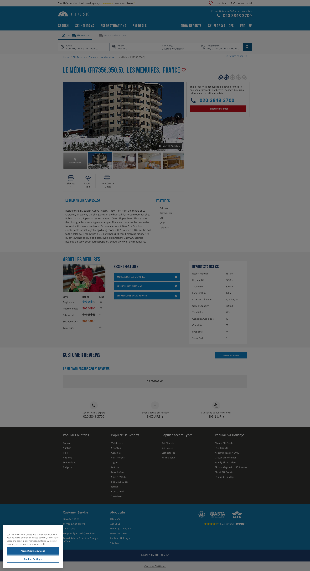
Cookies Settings (33, 559)
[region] (33, 547)
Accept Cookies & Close (33, 550)
